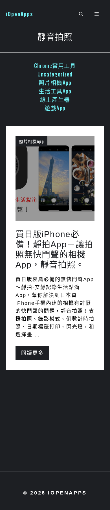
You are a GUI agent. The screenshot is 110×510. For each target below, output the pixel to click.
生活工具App (55, 91)
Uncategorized (55, 74)
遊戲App (55, 108)
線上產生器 (55, 99)
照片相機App (55, 82)
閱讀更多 (32, 353)
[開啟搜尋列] (81, 14)
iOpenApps (19, 13)
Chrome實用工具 (55, 65)
